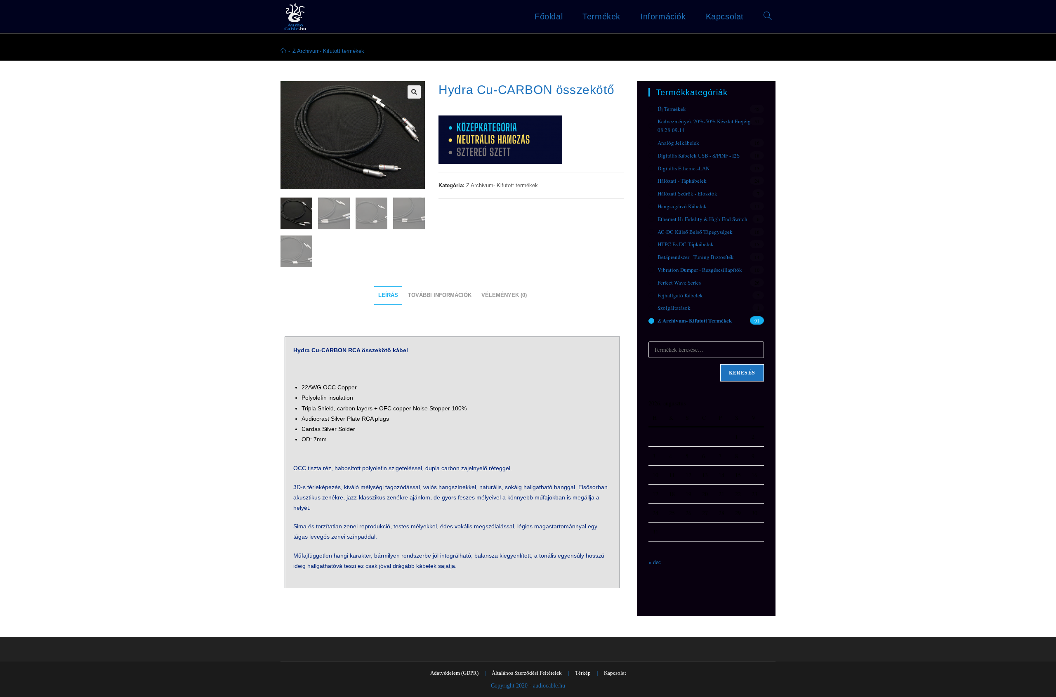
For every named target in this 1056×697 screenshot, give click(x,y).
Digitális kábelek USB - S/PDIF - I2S (699, 155)
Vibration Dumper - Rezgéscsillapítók (700, 269)
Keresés (742, 372)
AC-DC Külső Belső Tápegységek (695, 231)
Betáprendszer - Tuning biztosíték (696, 257)
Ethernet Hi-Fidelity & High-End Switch (702, 219)
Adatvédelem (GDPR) (454, 673)
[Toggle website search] (768, 16)
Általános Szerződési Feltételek (527, 673)
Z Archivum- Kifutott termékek (328, 51)
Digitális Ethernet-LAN (684, 168)
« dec (654, 562)
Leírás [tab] (388, 295)
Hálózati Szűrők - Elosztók (687, 193)
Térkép (583, 673)
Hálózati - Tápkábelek (682, 180)
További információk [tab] (439, 295)
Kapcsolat (615, 673)
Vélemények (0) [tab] (504, 295)
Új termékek (672, 109)
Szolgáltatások (674, 307)
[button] (414, 92)
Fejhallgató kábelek (680, 295)
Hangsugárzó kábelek (682, 206)
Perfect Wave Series (679, 282)
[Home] (283, 51)
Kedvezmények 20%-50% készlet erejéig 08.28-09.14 (704, 126)
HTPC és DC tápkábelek (686, 244)
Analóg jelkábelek (678, 142)
